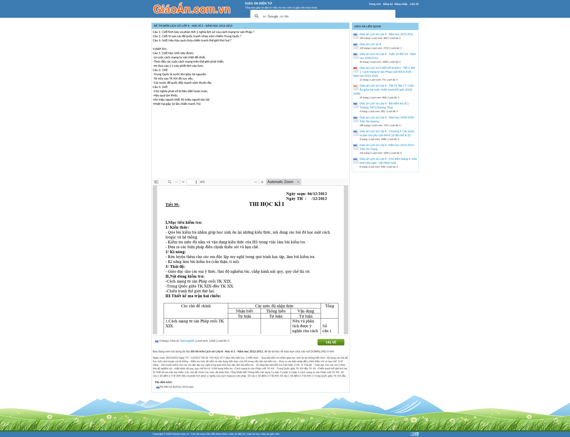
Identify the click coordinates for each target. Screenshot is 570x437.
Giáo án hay (252, 434)
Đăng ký (388, 4)
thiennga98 (187, 340)
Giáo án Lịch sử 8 (370, 44)
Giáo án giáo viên (270, 434)
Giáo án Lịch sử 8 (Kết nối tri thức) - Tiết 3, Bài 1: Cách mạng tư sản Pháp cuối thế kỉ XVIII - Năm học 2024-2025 (384, 71)
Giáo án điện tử (237, 434)
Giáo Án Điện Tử (258, 3)
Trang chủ (375, 4)
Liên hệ (414, 4)
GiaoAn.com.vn (180, 434)
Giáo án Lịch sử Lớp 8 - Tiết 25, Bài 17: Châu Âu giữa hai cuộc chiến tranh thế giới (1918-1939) (383, 89)
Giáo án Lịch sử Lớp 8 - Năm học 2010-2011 (386, 34)
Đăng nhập (401, 4)
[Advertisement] (250, 145)
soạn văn (205, 434)
